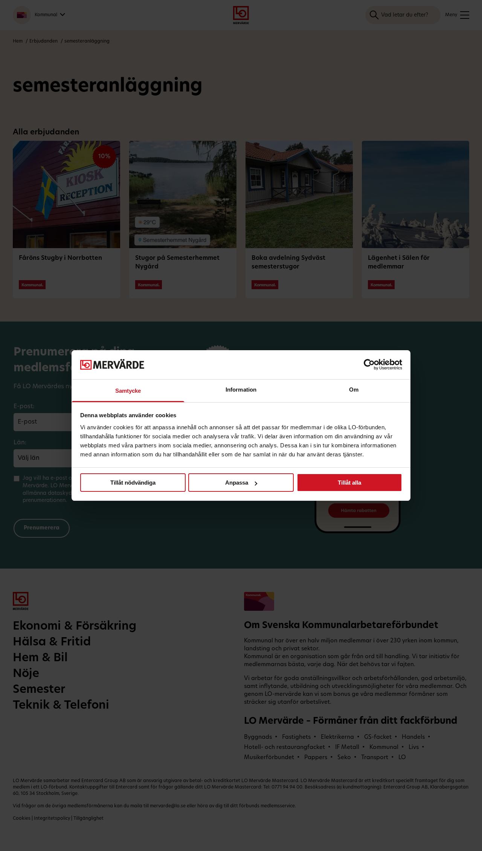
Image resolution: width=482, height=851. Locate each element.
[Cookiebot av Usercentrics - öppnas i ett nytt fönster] (369, 364)
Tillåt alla (349, 482)
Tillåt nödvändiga (133, 482)
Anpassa (236, 482)
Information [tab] (241, 389)
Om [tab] (353, 389)
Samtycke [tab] (128, 390)
